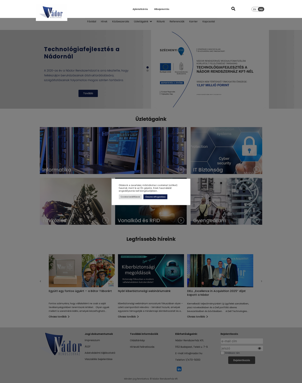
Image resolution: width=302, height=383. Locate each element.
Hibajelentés (161, 9)
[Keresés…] (233, 9)
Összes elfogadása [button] (155, 196)
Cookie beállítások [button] (130, 196)
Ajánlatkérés (140, 9)
